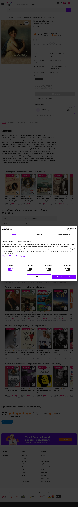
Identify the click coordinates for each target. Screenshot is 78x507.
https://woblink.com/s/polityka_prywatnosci (17, 256)
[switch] (29, 269)
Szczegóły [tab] (39, 234)
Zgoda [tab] (13, 234)
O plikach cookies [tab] (64, 234)
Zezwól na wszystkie (63, 277)
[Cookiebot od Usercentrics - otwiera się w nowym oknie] (67, 229)
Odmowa (39, 277)
